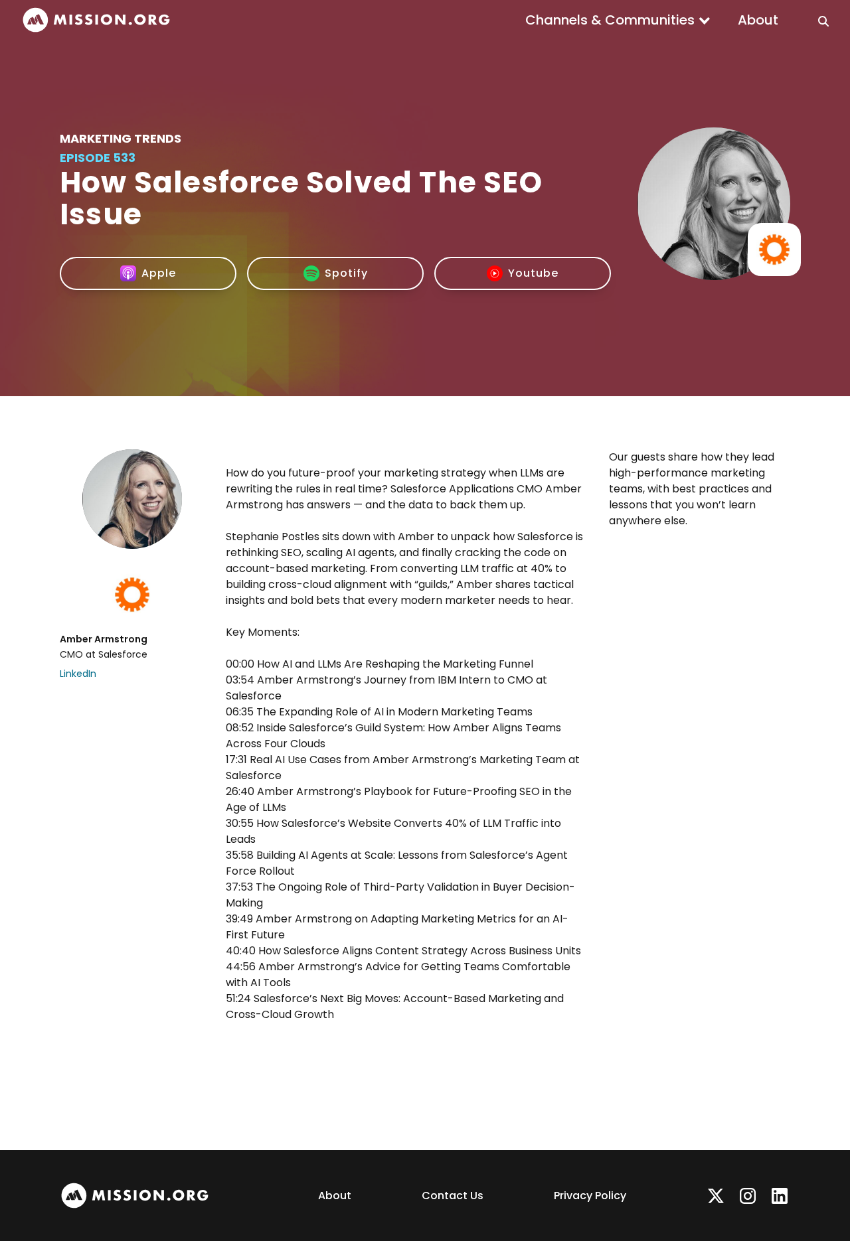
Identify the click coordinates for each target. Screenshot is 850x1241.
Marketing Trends (120, 138)
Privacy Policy (590, 1195)
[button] (618, 20)
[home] (96, 20)
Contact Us (452, 1195)
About (758, 20)
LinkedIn (78, 673)
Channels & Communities (610, 20)
